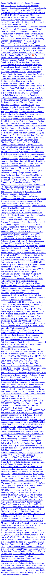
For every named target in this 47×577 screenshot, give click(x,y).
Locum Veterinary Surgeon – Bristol (22, 34)
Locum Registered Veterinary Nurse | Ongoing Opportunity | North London (23, 243)
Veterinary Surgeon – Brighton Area (22, 318)
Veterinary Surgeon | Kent (11, 288)
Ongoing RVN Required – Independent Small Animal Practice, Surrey (21, 442)
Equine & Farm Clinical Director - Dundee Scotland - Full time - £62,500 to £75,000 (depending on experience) (22, 487)
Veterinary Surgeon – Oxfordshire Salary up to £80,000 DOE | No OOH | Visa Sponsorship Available (23, 360)
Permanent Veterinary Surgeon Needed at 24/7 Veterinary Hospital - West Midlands (23, 505)
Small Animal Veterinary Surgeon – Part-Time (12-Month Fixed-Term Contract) (22, 279)
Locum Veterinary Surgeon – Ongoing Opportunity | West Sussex (19, 197)
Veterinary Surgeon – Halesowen (23, 27)
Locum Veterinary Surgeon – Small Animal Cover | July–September (22, 138)
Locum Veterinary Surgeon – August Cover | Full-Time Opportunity (20, 142)
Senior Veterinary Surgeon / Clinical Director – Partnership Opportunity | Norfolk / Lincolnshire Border (23, 177)
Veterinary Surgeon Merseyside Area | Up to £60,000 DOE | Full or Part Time (23, 421)
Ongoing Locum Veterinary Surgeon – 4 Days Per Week (22, 44)
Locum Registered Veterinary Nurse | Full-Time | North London (21, 239)
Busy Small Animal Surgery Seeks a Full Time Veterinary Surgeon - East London (23, 497)
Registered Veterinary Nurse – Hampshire (22, 385)
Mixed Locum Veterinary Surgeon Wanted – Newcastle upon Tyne (22, 59)
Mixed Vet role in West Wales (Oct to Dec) (22, 536)
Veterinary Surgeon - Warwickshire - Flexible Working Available (19, 418)
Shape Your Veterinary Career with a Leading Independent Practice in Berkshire (22, 116)
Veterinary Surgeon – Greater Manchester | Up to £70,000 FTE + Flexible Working (23, 266)
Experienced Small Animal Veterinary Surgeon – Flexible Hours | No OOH (22, 39)
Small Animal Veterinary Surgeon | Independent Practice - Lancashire (22, 445)
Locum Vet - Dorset (15, 457)
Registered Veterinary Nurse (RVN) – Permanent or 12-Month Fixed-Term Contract (22, 283)
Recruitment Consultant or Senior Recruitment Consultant (22, 24)
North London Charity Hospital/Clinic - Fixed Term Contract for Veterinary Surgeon (23, 548)
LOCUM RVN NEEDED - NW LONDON (21, 11)
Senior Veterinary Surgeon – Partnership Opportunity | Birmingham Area (20, 181)
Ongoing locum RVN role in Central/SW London (23, 538)
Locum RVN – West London (13, 3)
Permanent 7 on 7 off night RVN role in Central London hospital (22, 545)
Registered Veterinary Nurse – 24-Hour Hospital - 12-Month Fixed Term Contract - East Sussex (23, 553)
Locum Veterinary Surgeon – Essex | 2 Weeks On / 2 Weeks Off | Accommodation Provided (23, 299)
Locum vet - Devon (26, 314)
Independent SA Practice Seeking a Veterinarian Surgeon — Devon (21, 527)
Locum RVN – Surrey (19, 10)
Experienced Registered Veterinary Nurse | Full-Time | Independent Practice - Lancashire (23, 450)
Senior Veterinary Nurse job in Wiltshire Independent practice (23, 571)
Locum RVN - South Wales (22, 384)
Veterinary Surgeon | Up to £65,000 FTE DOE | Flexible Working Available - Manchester (23, 411)
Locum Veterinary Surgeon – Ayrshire (22, 35)
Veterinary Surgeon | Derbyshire (31, 285)
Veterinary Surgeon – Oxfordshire (25, 382)
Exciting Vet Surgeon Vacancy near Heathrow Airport (23, 524)
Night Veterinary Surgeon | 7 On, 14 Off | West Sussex (21, 249)
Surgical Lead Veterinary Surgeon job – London (22, 543)
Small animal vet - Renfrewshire (21, 319)
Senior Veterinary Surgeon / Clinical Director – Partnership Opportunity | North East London (23, 184)
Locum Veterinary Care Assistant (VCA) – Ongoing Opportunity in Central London (22, 221)
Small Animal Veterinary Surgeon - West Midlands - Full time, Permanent (21, 492)
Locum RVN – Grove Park (20, 55)
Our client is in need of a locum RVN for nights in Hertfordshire (21, 21)
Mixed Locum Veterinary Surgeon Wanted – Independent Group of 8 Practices (23, 342)
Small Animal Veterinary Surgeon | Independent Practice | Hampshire (22, 228)
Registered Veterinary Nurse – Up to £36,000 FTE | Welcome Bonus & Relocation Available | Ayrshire (23, 163)
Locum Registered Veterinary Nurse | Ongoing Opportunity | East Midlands (23, 208)
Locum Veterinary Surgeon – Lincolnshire (20, 84)
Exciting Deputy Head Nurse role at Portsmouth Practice (23, 573)
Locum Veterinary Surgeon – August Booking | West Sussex (20, 190)
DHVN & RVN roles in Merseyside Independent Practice (22, 522)
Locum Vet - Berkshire (20, 391)
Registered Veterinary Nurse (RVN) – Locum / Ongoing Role (21, 366)
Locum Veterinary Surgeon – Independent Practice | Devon (21, 193)
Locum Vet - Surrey (20, 330)
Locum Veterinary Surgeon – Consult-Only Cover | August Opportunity (22, 145)
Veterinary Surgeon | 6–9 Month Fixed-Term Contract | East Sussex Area (21, 124)
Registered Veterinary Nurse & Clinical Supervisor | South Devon (20, 294)
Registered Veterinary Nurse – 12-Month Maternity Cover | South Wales (22, 435)
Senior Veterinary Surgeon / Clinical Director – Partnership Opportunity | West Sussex (23, 200)
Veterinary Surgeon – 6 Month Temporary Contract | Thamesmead (23, 157)
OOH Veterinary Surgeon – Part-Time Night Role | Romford (22, 160)
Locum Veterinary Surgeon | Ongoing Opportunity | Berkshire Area (23, 128)
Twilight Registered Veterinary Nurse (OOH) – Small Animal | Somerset (23, 259)
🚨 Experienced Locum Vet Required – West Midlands (23, 56)
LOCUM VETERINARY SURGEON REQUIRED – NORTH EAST (20, 407)
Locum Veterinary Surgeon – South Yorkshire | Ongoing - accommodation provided (20, 560)
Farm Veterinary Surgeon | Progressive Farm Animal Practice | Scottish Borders (23, 246)
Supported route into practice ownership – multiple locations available (22, 519)
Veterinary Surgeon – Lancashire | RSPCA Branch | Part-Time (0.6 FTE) (22, 355)
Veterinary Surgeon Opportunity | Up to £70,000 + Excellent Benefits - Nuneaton (22, 414)
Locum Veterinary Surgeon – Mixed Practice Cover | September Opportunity (20, 168)
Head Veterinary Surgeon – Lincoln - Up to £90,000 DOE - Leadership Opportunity (22, 533)
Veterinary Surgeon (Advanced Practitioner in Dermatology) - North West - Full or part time (23, 483)
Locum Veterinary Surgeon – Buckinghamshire (20, 4)
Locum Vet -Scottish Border (21, 332)
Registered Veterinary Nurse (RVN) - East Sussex (21, 458)
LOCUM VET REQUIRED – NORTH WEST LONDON (23, 369)
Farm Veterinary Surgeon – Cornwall (24, 48)
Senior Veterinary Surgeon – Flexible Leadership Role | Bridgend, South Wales (22, 172)
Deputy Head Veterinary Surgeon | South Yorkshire (21, 296)
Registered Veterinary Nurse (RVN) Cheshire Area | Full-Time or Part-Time (22, 428)
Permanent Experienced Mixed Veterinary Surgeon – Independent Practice (21, 338)
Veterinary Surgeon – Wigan (29, 29)
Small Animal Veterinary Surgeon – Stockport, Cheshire (20, 110)
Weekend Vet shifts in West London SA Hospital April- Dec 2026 (23, 540)
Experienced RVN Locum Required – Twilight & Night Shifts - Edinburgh (20, 211)
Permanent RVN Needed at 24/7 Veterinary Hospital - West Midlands (22, 508)
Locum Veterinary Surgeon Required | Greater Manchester (23, 396)
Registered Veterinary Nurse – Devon (22, 311)
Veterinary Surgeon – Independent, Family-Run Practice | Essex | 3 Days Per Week (23, 431)
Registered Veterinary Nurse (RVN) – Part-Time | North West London (22, 475)
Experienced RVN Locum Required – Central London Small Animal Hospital (23, 224)
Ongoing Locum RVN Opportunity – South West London (23, 217)
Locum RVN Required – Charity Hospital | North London (21, 214)
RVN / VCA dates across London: (22, 17)
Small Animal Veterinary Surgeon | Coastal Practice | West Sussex (21, 237)
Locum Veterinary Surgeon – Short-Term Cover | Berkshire (21, 188)
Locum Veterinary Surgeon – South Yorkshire (22, 87)
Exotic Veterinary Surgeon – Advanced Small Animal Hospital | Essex (22, 149)
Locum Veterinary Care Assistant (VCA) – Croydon (20, 364)
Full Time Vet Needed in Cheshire (22, 30)
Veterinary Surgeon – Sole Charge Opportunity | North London (23, 477)
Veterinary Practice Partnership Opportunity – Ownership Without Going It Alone (21, 438)
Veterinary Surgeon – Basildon (21, 83)
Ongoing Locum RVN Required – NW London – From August (21, 322)
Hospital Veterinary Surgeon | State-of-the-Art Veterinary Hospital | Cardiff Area (22, 256)
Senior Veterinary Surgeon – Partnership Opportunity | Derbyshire (20, 204)
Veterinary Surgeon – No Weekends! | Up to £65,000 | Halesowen (23, 392)
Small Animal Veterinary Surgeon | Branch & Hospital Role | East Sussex (22, 231)
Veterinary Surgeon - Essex (21, 495)
